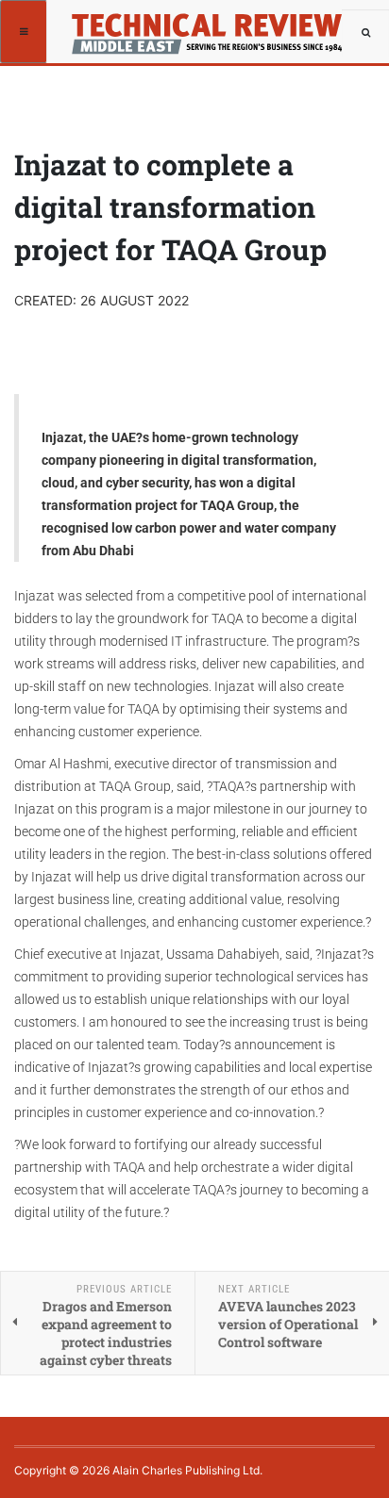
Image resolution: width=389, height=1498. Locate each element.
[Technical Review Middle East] (204, 23)
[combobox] (365, 33)
